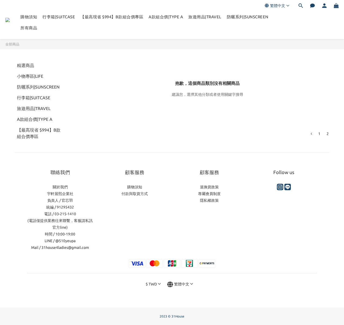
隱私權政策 (209, 200)
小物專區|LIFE (30, 76)
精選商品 (25, 65)
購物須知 (28, 17)
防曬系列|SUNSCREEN (247, 17)
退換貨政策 (209, 187)
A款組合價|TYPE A (166, 17)
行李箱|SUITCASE (58, 17)
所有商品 (28, 28)
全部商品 (12, 44)
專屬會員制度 (209, 194)
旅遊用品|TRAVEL (204, 17)
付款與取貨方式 (134, 194)
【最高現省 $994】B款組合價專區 (111, 17)
